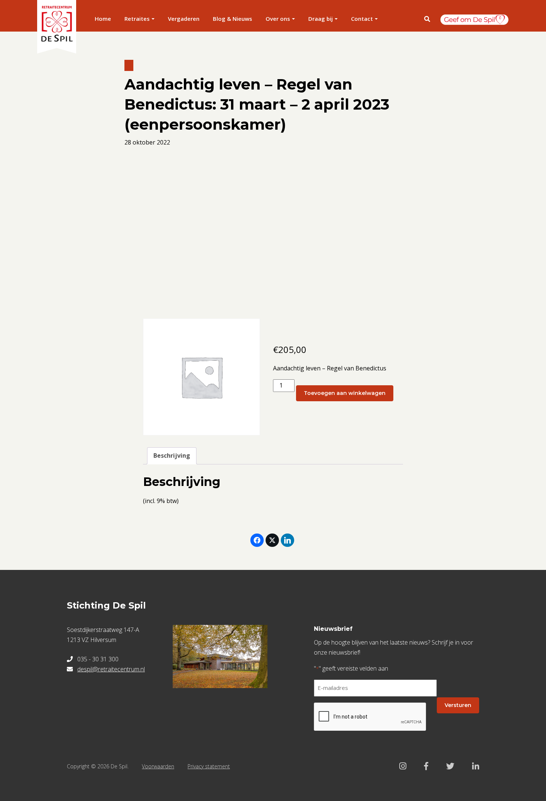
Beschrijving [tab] (171, 455)
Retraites (137, 18)
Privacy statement (209, 766)
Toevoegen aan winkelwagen (345, 393)
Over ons (278, 18)
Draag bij (320, 18)
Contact (362, 18)
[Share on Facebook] (257, 540)
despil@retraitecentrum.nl (111, 669)
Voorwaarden (158, 766)
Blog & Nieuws (232, 18)
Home (103, 18)
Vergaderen (183, 18)
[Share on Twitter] (272, 540)
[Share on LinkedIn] (287, 540)
